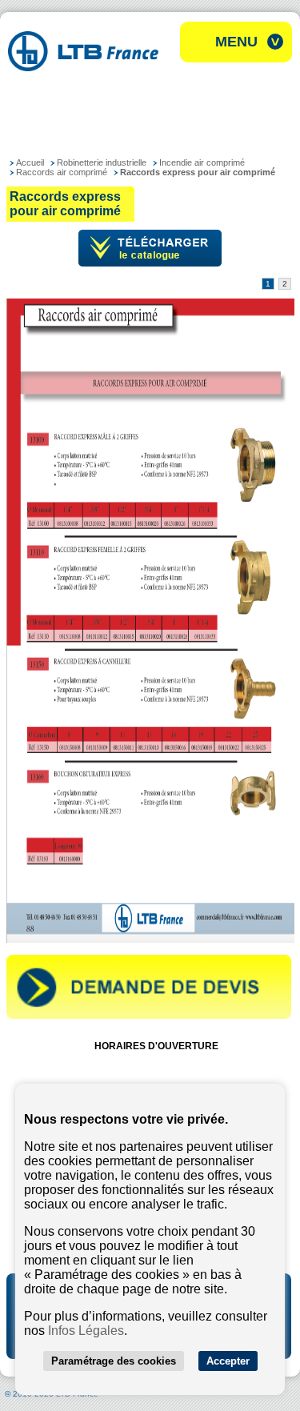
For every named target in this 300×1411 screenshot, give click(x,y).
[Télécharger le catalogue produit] (150, 263)
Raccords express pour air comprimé (197, 172)
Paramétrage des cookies (113, 1361)
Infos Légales (86, 1330)
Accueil (30, 162)
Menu (236, 42)
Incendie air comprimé (202, 162)
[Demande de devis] (148, 1015)
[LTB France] (83, 67)
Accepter (228, 1361)
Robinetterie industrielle (101, 162)
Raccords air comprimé (61, 172)
